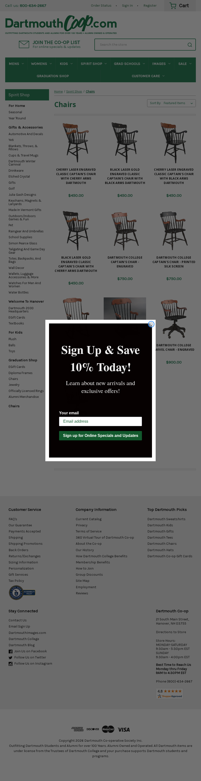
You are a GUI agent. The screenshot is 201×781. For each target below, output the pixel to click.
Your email (69, 413)
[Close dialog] (151, 324)
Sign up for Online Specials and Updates (100, 435)
